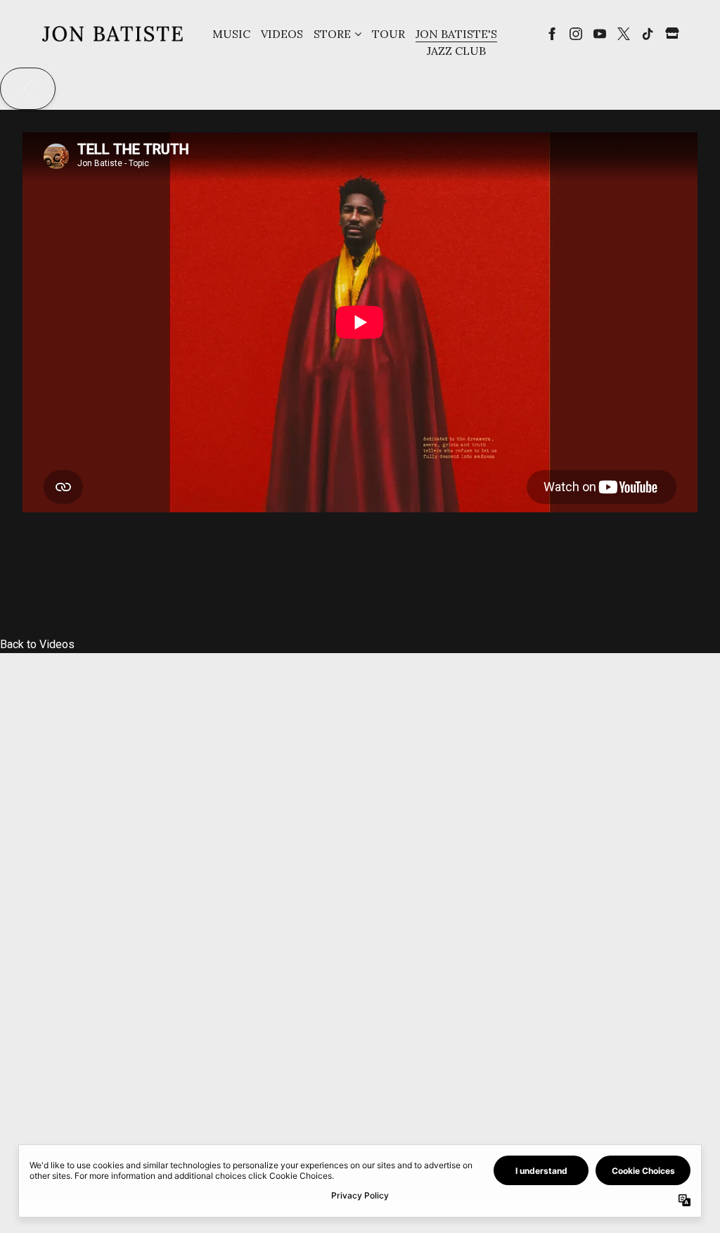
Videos (282, 34)
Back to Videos (37, 644)
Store (332, 34)
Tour (388, 34)
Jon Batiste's (456, 34)
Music (231, 34)
